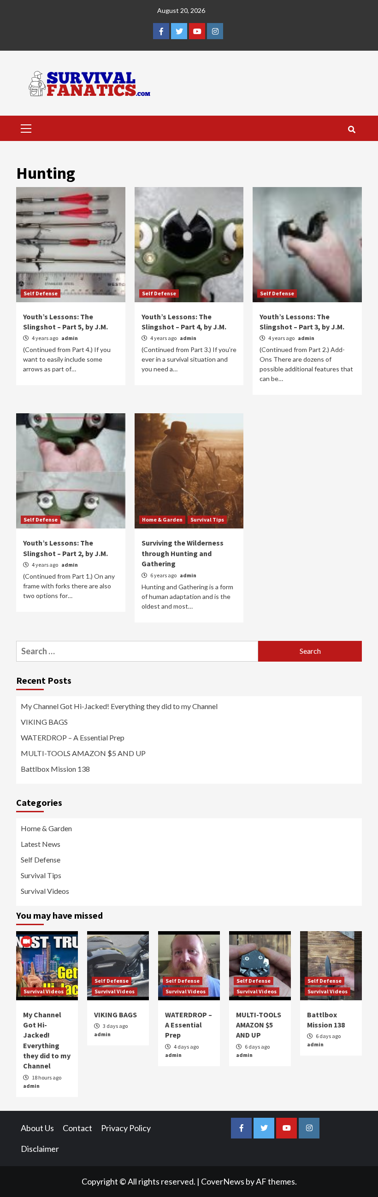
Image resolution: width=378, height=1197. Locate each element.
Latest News (40, 843)
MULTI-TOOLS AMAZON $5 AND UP (83, 753)
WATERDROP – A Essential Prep (72, 737)
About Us (37, 1128)
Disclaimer (40, 1149)
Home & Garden (162, 519)
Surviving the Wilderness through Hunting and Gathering (183, 553)
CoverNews (222, 1181)
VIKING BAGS (44, 721)
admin (69, 337)
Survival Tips (207, 519)
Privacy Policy (126, 1128)
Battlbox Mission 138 (55, 768)
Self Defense (41, 293)
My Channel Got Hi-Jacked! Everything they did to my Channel (119, 706)
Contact (77, 1128)
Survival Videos (45, 890)
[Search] (351, 129)
